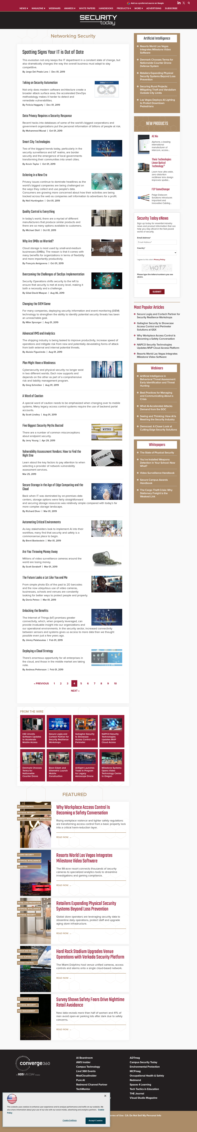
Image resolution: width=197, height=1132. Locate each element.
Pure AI (80, 1080)
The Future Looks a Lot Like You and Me (44, 578)
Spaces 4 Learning (140, 1084)
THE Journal (137, 1093)
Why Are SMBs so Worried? (38, 241)
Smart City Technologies (36, 142)
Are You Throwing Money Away (40, 552)
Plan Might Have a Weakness (39, 363)
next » (75, 690)
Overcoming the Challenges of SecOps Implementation (53, 274)
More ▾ (139, 8)
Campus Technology (88, 1066)
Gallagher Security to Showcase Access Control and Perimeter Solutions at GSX (85, 739)
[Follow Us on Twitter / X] (184, 3)
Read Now (62, 837)
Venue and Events (27, 951)
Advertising (153, 8)
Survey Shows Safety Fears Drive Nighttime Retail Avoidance (90, 1002)
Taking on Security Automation (40, 83)
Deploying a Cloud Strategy (37, 651)
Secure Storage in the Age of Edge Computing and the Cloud (52, 487)
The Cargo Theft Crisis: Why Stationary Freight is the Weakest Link (156, 493)
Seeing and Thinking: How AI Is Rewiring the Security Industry (158, 418)
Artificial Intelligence (29, 861)
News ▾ (24, 8)
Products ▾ (124, 8)
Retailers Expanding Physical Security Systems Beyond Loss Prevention (86, 906)
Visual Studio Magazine (143, 1097)
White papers (87, 8)
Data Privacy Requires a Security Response (47, 116)
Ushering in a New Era (34, 175)
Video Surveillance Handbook (157, 473)
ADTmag (135, 1057)
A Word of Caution (32, 396)
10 (115, 683)
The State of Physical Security (157, 452)
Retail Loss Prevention (29, 903)
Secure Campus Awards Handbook (154, 481)
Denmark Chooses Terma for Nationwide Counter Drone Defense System (32, 773)
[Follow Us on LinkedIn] (179, 3)
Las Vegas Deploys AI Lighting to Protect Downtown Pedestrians (157, 103)
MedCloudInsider (86, 1075)
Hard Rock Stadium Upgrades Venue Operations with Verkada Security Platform (90, 954)
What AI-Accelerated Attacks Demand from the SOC (156, 407)
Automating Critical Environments (41, 522)
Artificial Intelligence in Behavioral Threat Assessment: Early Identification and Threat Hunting (158, 380)
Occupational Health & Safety (147, 1075)
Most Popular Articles (149, 307)
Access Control (26, 807)
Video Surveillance (27, 957)
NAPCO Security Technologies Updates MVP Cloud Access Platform (110, 739)
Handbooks (106, 8)
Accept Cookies (96, 1120)
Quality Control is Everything (38, 212)
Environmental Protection (145, 1066)
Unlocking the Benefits (35, 611)
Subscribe (171, 8)
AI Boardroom (84, 1057)
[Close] (105, 1095)
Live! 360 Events (86, 1071)
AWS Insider (83, 1062)
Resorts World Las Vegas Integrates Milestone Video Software (84, 858)
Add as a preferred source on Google (147, 3)
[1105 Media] (28, 1075)
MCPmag (135, 1071)
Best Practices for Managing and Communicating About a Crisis (156, 396)
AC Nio (155, 136)
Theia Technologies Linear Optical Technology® (161, 163)
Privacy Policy (159, 259)
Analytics (22, 867)
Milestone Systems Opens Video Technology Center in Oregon (111, 772)
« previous (41, 683)
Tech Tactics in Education (144, 1089)
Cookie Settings (70, 1120)
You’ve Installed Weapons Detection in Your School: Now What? (157, 463)
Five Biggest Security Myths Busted (42, 426)
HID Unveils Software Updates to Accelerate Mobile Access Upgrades (31, 739)
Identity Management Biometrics (34, 819)
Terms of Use (116, 1115)
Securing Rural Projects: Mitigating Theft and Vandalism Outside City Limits (158, 90)
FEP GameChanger (161, 189)
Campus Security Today (143, 1062)
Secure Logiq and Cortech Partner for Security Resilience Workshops (59, 738)
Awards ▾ (69, 8)
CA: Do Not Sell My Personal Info (143, 1115)
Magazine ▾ (38, 8)
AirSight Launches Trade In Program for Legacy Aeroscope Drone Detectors (84, 773)
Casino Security (26, 855)
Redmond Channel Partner (91, 1084)
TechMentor (83, 1089)
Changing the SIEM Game (36, 304)
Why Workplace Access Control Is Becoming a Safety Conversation (83, 810)
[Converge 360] (32, 1064)
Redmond (135, 1080)
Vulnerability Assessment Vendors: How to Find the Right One (51, 454)
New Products (157, 123)
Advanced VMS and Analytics (38, 333)
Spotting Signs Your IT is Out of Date (53, 52)
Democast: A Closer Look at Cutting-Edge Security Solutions (158, 428)
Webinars (54, 8)
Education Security (28, 999)
